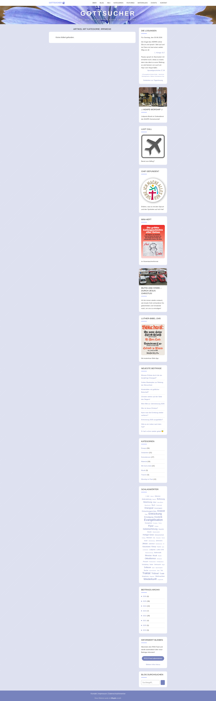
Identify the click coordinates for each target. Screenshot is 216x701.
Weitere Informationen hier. (157, 76)
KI (163, 543)
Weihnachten (160, 576)
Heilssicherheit (159, 535)
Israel (145, 540)
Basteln (154, 499)
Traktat (146, 573)
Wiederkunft (150, 579)
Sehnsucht (157, 564)
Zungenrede (160, 579)
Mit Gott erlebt (146, 466)
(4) (146, 620)
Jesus (145, 543)
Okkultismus (150, 558)
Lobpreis (152, 549)
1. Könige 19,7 (159, 53)
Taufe (158, 570)
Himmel (149, 538)
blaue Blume (160, 502)
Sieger (163, 564)
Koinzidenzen (146, 457)
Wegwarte (152, 576)
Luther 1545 (160, 549)
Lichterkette (145, 549)
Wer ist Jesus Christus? (149, 408)
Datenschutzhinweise (116, 694)
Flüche (160, 523)
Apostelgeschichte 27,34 (156, 70)
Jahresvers (159, 540)
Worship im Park (147, 479)
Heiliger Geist (148, 535)
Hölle (154, 537)
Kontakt (94, 694)
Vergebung (145, 576)
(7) (146, 611)
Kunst (159, 547)
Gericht (161, 529)
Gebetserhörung (150, 529)
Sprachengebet (159, 567)
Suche (146, 570)
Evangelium (148, 523)
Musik (143, 470)
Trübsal (155, 573)
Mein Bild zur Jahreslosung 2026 (152, 404)
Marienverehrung (149, 552)
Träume (144, 475)
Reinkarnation (152, 561)
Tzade (162, 573)
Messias (148, 555)
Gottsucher (55, 3)
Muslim (160, 555)
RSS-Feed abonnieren (153, 658)
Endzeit (161, 511)
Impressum (102, 694)
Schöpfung (145, 564)
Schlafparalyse (160, 561)
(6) (146, 596)
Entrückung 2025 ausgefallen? (152, 420)
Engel (146, 514)
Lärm (163, 546)
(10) (146, 606)
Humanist (158, 537)
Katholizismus (159, 543)
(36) (146, 601)
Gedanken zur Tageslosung (153, 80)
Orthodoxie (159, 558)
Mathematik (157, 552)
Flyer (151, 526)
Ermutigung (148, 517)
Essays (143, 448)
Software (147, 567)
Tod (162, 570)
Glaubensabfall (156, 532)
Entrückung (155, 513)
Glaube (149, 532)
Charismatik (159, 505)
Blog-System (148, 505)
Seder (151, 564)
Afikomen (157, 496)
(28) (146, 616)
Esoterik (158, 517)
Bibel (154, 502)
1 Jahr (147, 496)
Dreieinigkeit (158, 508)
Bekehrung (147, 502)
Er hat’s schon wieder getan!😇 (152, 431)
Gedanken (145, 452)
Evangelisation (153, 519)
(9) (146, 630)
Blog (102, 3)
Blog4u (113, 698)
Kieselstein (147, 547)
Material (144, 461)
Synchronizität (152, 570)
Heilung (143, 537)
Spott (153, 567)
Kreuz (154, 547)
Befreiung (161, 499)
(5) (146, 625)
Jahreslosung (151, 540)
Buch (153, 505)
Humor (163, 537)
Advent (152, 496)
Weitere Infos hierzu (153, 664)
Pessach (145, 561)
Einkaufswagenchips (149, 511)
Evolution (155, 523)
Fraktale (156, 526)
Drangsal (149, 508)
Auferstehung (146, 499)
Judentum (152, 544)
